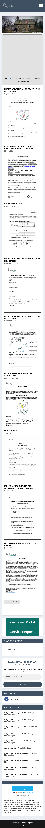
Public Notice (11, 431)
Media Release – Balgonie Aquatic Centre (20, 544)
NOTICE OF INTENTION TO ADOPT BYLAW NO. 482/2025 (22, 260)
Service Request (22, 632)
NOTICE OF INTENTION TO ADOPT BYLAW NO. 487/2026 (22, 90)
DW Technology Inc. (26, 823)
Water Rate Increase (14, 204)
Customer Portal (22, 622)
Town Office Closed (25, 748)
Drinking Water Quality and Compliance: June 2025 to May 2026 (20, 147)
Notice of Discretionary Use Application (18, 374)
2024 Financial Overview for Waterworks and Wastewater (18, 487)
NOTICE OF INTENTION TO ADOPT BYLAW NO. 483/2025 (22, 317)
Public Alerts (14, 78)
